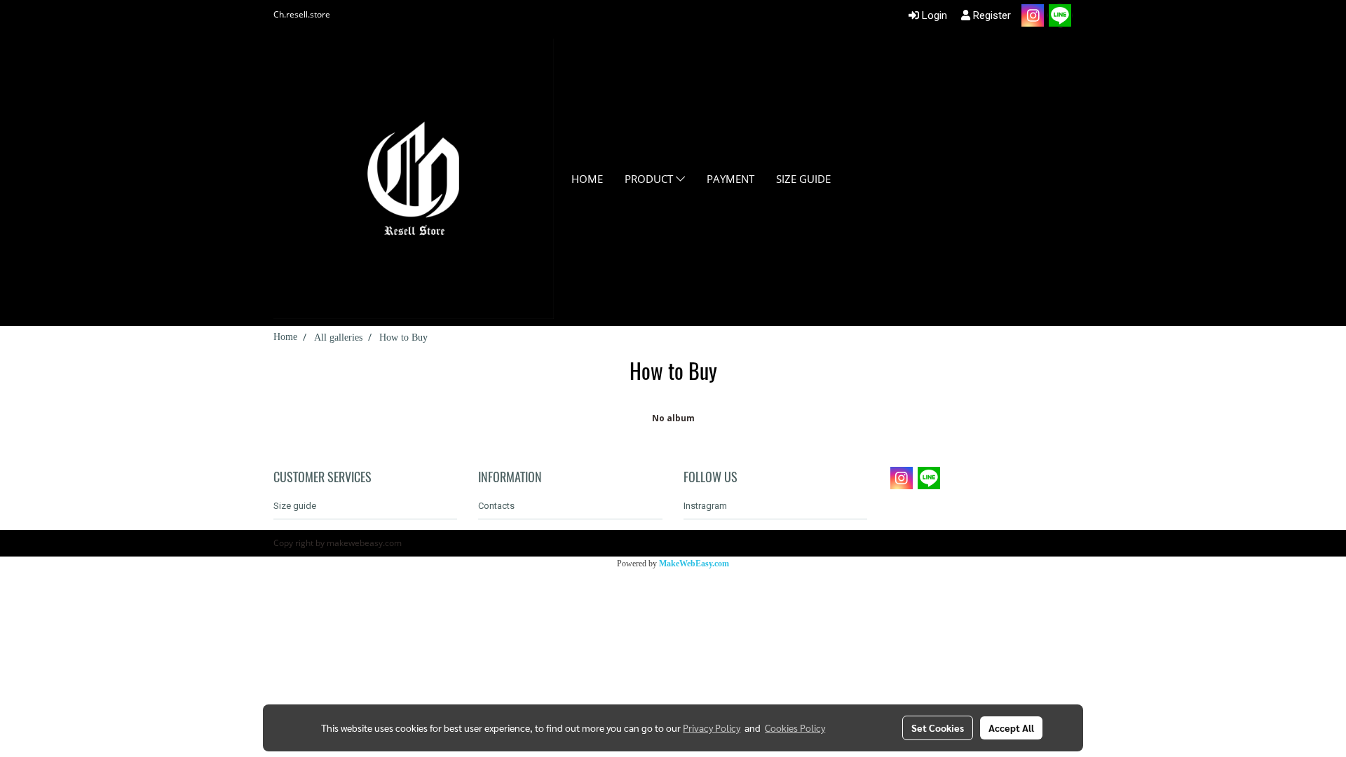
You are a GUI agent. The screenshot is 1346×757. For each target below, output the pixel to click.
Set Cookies (937, 727)
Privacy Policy (711, 727)
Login (933, 15)
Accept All (1011, 727)
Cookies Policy (795, 727)
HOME (587, 179)
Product (650, 179)
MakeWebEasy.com (694, 563)
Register (990, 15)
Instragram (705, 505)
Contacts (496, 505)
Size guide (803, 179)
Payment (730, 179)
